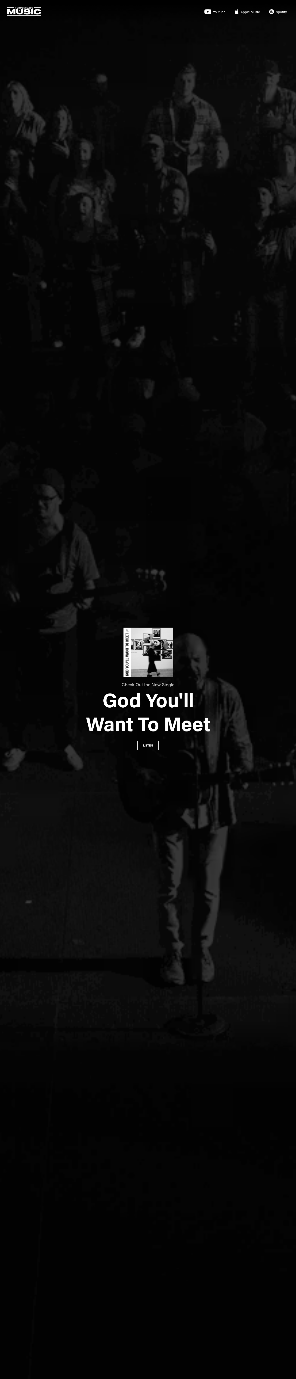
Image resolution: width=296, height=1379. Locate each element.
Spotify (281, 11)
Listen (148, 745)
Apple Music (250, 11)
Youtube (219, 11)
